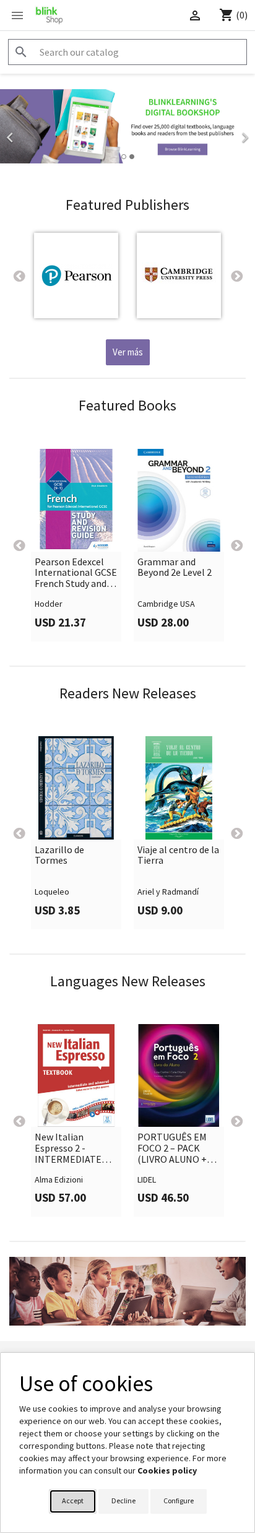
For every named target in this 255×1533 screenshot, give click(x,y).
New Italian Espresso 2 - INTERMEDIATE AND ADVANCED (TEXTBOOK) (68, 1148)
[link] (127, 133)
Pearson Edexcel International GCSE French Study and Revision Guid (76, 573)
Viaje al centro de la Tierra (178, 855)
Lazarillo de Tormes (59, 855)
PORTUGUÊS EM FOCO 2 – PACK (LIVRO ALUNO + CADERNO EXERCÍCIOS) (172, 1148)
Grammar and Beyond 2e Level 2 (174, 567)
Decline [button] (123, 1500)
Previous (18, 275)
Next (236, 275)
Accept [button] (73, 1500)
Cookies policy (167, 1470)
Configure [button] (178, 1500)
